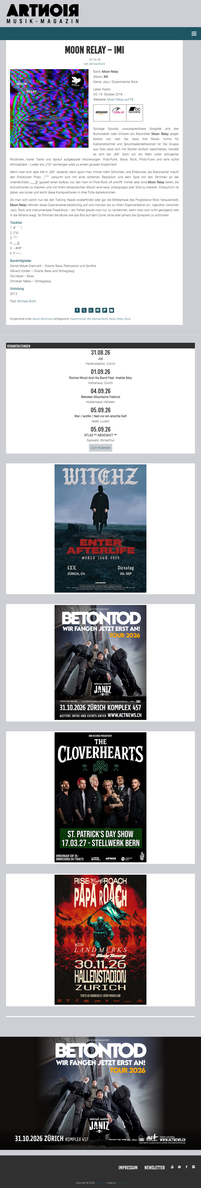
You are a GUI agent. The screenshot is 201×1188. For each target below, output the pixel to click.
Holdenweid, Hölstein (100, 396)
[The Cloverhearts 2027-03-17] (100, 861)
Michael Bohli (26, 301)
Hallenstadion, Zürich (100, 357)
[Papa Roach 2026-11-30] (100, 1004)
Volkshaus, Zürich (100, 377)
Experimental (78, 318)
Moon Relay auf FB (120, 99)
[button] (77, 310)
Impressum (128, 1168)
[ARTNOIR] (43, 24)
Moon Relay (116, 318)
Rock (127, 318)
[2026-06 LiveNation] (100, 591)
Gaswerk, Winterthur (100, 434)
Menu (194, 33)
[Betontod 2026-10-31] (100, 719)
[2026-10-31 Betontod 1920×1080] (100, 1149)
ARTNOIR (100, 1183)
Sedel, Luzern (100, 415)
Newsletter (154, 1168)
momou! (120, 1183)
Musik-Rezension (42, 318)
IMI (89, 318)
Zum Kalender (100, 448)
